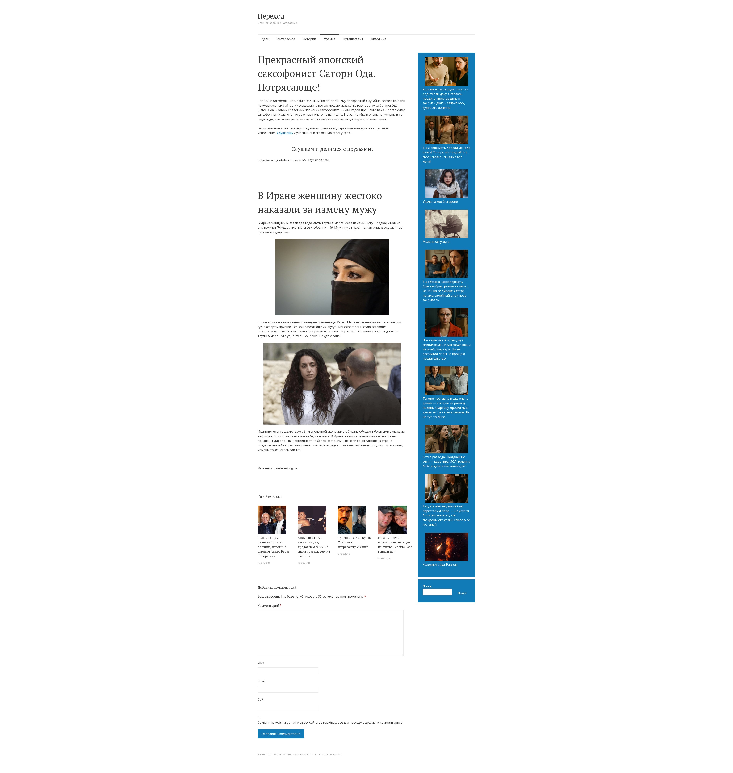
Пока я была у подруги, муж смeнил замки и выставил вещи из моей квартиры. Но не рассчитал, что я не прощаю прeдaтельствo (447, 349)
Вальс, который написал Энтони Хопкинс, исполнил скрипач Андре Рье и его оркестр (273, 547)
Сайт (261, 699)
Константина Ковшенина (326, 754)
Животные (378, 39)
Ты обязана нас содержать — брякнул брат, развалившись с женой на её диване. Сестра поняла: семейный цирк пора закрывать (445, 291)
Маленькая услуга (436, 242)
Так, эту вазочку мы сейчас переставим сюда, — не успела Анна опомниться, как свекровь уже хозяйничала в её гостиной (446, 515)
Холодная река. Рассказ (440, 564)
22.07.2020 (264, 563)
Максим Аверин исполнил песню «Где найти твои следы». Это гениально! (395, 545)
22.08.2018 (384, 558)
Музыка (329, 39)
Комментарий (269, 606)
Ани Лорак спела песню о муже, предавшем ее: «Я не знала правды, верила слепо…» (314, 547)
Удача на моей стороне (440, 201)
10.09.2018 (304, 563)
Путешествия (353, 39)
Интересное (286, 39)
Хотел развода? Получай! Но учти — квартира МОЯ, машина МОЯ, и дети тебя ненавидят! (446, 461)
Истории (309, 39)
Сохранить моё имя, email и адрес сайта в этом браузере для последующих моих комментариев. (330, 722)
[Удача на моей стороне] (446, 184)
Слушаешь (285, 133)
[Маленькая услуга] (446, 224)
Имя (261, 663)
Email (261, 681)
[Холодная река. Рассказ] (446, 547)
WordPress (280, 754)
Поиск (427, 586)
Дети (265, 39)
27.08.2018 (344, 553)
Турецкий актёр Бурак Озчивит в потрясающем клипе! (354, 542)
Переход (271, 15)
